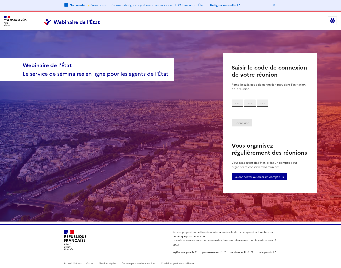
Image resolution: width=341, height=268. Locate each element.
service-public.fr (240, 252)
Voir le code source (261, 240)
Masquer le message (274, 5)
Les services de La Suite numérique (332, 20)
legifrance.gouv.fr (183, 252)
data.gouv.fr (265, 252)
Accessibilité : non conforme (78, 263)
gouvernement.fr (212, 252)
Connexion (241, 123)
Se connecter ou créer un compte (257, 177)
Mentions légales (107, 263)
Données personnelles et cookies (138, 263)
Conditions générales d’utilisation (178, 263)
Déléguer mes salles (223, 5)
